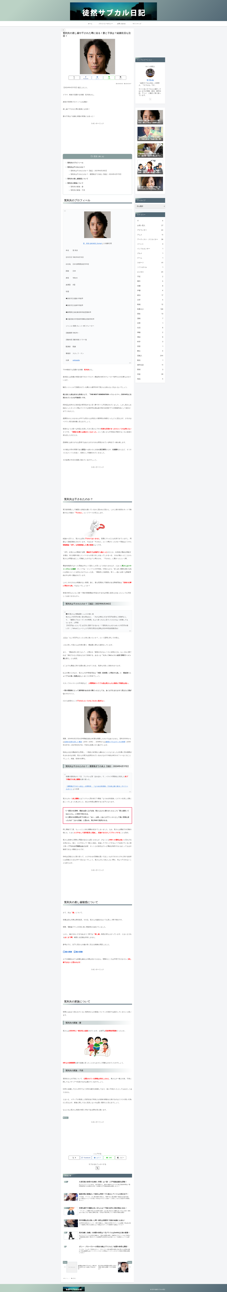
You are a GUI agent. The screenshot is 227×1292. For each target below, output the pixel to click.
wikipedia (76, 360)
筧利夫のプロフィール (75, 163)
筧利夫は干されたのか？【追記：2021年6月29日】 (89, 171)
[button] (120, 78)
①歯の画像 (67, 952)
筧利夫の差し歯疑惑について (77, 179)
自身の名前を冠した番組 (73, 742)
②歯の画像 (78, 952)
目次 (96, 156)
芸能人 (66, 1117)
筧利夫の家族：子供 (78, 190)
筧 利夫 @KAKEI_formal (92, 243)
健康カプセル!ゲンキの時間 (115, 742)
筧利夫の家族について (75, 183)
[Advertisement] (97, 137)
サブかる (150, 80)
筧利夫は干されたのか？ (76, 167)
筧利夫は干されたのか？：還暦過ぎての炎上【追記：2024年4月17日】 (96, 174)
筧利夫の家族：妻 (77, 187)
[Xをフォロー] (97, 1168)
